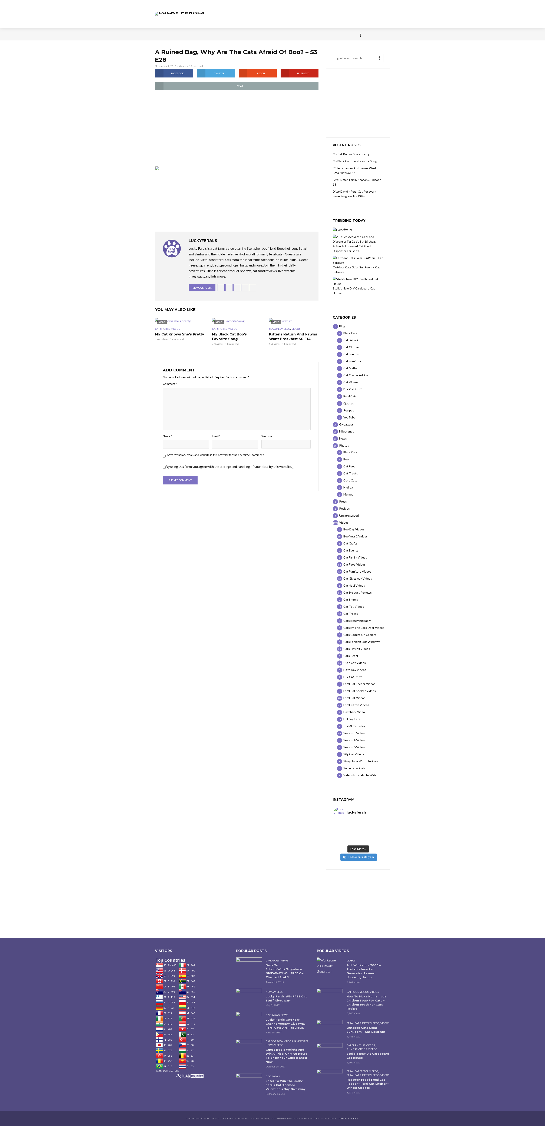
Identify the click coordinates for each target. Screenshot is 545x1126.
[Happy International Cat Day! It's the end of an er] (346, 840)
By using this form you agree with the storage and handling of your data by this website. (230, 466)
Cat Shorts (162, 328)
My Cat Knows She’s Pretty (179, 334)
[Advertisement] (236, 128)
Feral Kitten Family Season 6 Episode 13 (357, 182)
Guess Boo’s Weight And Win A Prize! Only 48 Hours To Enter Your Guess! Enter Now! (286, 1055)
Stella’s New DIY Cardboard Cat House (368, 1055)
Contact (282, 34)
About (300, 34)
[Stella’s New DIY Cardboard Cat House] (330, 1051)
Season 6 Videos (279, 328)
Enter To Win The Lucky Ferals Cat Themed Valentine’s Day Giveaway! (286, 1085)
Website (266, 436)
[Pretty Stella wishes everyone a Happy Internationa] (346, 835)
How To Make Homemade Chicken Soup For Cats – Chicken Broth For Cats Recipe (366, 1002)
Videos (205, 34)
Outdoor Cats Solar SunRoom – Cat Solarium (366, 1029)
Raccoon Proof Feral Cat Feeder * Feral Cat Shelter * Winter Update (368, 1083)
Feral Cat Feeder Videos (362, 1071)
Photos (223, 34)
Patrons (319, 34)
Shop (264, 34)
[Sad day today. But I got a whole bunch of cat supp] (346, 829)
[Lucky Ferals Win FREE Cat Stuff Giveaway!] (249, 997)
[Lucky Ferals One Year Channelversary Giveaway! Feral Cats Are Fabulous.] (249, 1020)
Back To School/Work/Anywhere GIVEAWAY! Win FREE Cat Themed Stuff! (285, 971)
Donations (245, 34)
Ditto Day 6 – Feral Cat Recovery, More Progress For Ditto (354, 194)
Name (167, 436)
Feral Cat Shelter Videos (363, 1023)
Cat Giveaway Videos (279, 1041)
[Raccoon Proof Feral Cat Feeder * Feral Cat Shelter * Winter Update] (330, 1077)
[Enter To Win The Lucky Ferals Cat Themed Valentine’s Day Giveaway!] (249, 1081)
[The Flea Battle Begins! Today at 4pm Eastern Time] (346, 824)
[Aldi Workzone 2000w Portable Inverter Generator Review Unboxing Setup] (330, 965)
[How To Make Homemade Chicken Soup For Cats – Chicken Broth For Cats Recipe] (330, 997)
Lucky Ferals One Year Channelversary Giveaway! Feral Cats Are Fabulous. (286, 1023)
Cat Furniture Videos (361, 1045)
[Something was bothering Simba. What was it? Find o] (370, 835)
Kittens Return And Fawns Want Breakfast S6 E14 (293, 336)
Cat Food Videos (358, 991)
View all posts (202, 287)
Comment (170, 383)
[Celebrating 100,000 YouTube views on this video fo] (370, 840)
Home (159, 34)
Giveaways (273, 960)
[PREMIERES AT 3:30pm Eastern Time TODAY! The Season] (370, 824)
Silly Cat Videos (357, 1049)
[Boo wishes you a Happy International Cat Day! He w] (370, 829)
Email (216, 436)
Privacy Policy (349, 1118)
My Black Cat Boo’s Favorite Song (229, 336)
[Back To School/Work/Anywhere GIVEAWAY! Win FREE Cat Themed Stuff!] (249, 966)
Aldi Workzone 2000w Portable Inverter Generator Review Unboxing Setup (364, 971)
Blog (189, 34)
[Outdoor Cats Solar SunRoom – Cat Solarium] (330, 1028)
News (174, 34)
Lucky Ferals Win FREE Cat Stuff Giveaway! (286, 998)
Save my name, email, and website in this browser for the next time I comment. (215, 455)
